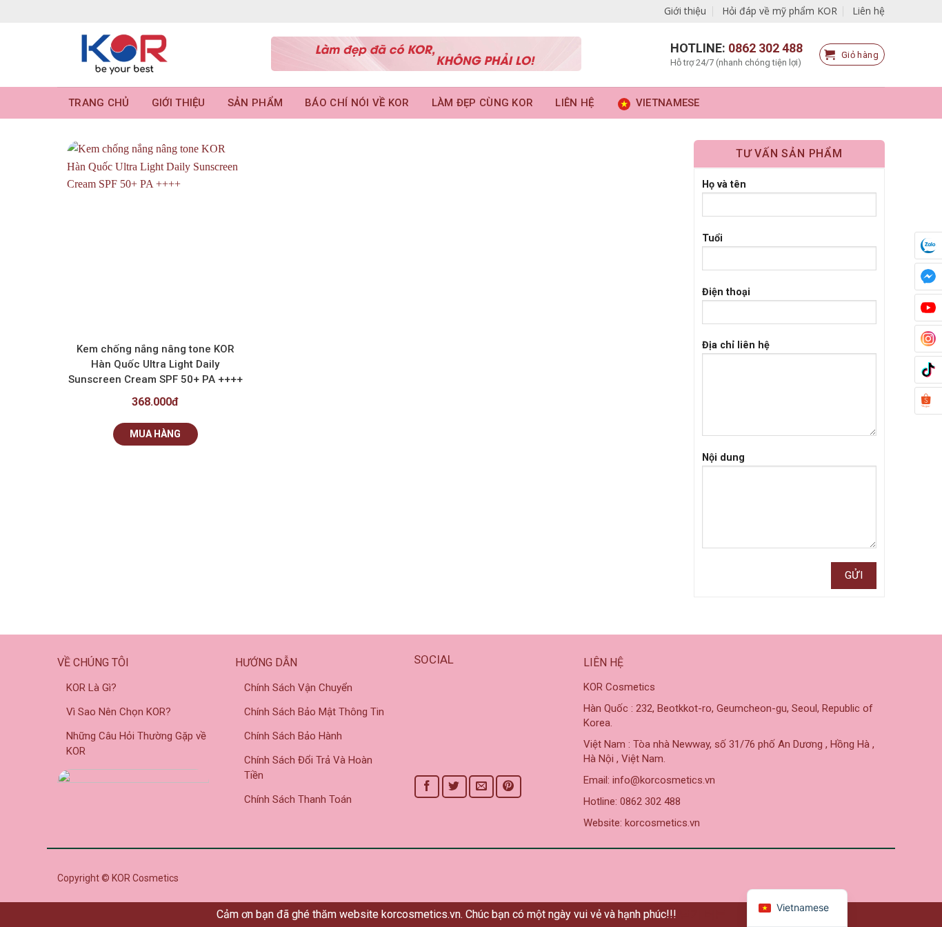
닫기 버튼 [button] (702, 914)
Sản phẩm (255, 103)
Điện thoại (726, 292)
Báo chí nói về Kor (357, 103)
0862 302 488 (765, 48)
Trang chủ (99, 103)
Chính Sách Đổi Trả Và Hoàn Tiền (308, 767)
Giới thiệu (685, 10)
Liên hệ (868, 10)
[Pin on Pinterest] (508, 786)
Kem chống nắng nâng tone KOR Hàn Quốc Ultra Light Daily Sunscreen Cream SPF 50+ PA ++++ (155, 364)
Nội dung (723, 458)
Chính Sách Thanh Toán (298, 799)
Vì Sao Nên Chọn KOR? (118, 712)
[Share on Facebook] (426, 786)
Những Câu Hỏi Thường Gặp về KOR (136, 743)
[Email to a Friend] (481, 786)
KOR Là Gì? (91, 687)
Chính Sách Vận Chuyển (298, 687)
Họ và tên (724, 184)
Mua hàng (155, 433)
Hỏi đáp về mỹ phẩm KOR (779, 10)
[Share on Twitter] (454, 786)
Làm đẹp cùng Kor (483, 103)
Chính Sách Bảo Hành (293, 736)
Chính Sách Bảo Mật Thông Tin (314, 712)
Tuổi (712, 238)
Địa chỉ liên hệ (736, 345)
